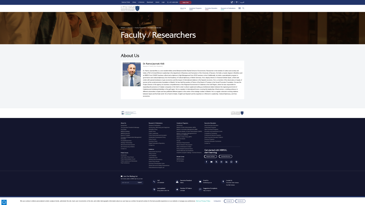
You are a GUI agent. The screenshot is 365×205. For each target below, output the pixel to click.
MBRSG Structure (125, 133)
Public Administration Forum (128, 159)
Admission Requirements (183, 142)
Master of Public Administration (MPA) (186, 127)
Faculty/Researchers (126, 140)
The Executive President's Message (130, 127)
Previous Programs (209, 139)
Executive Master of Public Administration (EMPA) (189, 131)
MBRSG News (180, 159)
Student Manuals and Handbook (185, 150)
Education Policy (153, 129)
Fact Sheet (123, 129)
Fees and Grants (181, 138)
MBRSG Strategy (125, 131)
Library (134, 2)
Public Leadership (153, 133)
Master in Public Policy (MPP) (184, 137)
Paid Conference (125, 163)
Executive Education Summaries (212, 141)
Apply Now (185, 2)
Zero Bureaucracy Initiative (128, 146)
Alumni (157, 2)
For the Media (180, 161)
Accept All (229, 201)
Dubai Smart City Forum (155, 151)
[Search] (243, 8)
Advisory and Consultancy (155, 159)
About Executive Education (211, 125)
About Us (183, 8)
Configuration (217, 201)
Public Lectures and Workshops (129, 161)
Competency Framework (210, 133)
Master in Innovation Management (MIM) (187, 129)
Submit (140, 182)
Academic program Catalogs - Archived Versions (189, 152)
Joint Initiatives (152, 155)
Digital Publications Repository (157, 143)
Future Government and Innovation (158, 135)
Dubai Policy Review (154, 161)
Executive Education (211, 8)
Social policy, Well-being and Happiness (159, 127)
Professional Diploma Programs (212, 135)
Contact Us (124, 148)
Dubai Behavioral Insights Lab (156, 167)
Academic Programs (195, 8)
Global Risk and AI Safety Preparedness (159, 165)
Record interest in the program (184, 144)
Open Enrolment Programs (211, 129)
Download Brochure (225, 156)
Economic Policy (153, 141)
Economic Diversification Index (157, 163)
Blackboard (150, 2)
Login (163, 2)
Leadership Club (153, 157)
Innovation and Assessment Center (213, 131)
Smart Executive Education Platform (213, 137)
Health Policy (152, 131)
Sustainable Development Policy (157, 137)
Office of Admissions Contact (184, 146)
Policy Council (152, 139)
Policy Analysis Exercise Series (185, 148)
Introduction (124, 125)
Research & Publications (228, 8)
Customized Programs (210, 127)
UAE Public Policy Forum (127, 157)
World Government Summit (128, 144)
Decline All (240, 201)
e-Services (141, 2)
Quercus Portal (126, 2)
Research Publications (154, 125)
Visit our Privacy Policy (203, 201)
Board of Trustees (125, 135)
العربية (242, 2)
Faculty (178, 140)
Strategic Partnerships (126, 142)
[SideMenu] (240, 8)
